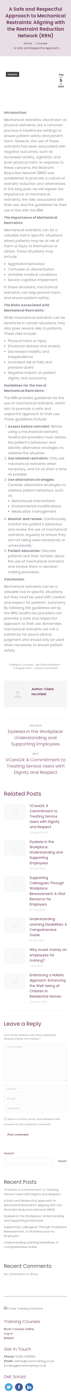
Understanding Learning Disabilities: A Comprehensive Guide (48, 927)
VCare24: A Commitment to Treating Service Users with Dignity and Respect (45, 816)
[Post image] (15, 812)
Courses (12, 74)
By (47, 664)
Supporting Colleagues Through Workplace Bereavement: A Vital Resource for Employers (47, 891)
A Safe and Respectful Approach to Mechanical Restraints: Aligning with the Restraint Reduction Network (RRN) (33, 1205)
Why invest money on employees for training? (48, 955)
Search (9, 1153)
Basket (9, 1338)
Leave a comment (46, 668)
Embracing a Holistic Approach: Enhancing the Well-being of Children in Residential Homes (48, 986)
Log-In (8, 1333)
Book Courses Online (19, 1329)
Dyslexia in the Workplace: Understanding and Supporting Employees (46, 852)
